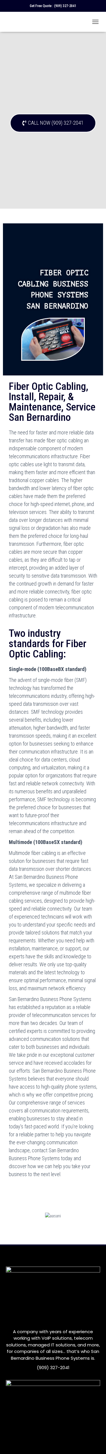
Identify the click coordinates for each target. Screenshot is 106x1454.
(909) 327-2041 (65, 6)
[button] (53, 123)
